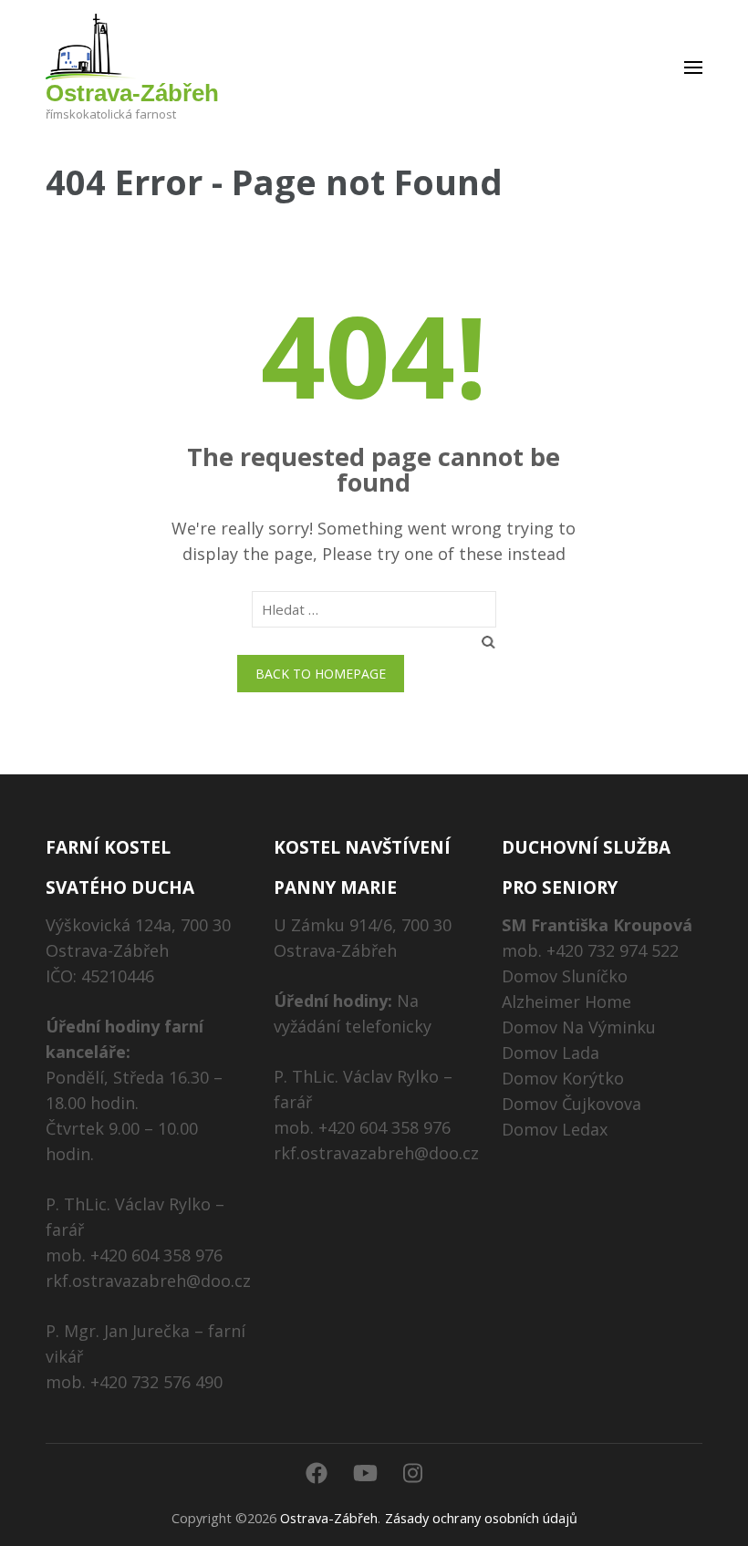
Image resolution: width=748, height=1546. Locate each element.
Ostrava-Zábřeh (132, 93)
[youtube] (365, 1473)
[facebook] (316, 1473)
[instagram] (412, 1473)
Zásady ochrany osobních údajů (481, 1518)
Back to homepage (320, 673)
